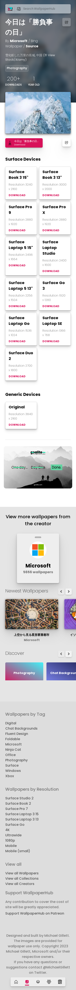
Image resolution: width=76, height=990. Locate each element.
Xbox (9, 776)
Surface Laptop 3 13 (22, 819)
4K (7, 829)
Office (10, 754)
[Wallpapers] (27, 981)
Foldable (12, 739)
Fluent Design (16, 733)
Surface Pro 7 (16, 808)
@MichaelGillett (56, 967)
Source (32, 46)
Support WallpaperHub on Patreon (34, 913)
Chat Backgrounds (21, 728)
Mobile (11, 845)
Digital (10, 723)
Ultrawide (13, 835)
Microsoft (18, 40)
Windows (13, 770)
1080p (10, 840)
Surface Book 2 (18, 803)
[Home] (16, 981)
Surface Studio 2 (19, 798)
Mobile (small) (17, 851)
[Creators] (48, 981)
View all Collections (22, 878)
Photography (17, 68)
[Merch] (59, 981)
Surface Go (14, 824)
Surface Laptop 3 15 (22, 814)
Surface (12, 765)
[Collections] (38, 981)
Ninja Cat (13, 749)
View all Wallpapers (22, 873)
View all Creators (19, 883)
